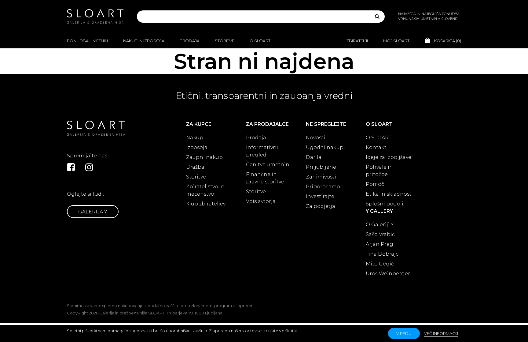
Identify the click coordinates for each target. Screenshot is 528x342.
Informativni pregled (262, 151)
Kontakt (376, 147)
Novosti (315, 138)
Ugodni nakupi (325, 147)
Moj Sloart (396, 40)
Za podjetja (320, 206)
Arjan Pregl (380, 244)
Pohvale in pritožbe (379, 170)
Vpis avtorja (261, 201)
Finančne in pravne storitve (265, 178)
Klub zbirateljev (206, 204)
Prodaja (190, 40)
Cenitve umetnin (267, 164)
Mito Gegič (380, 264)
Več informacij (441, 333)
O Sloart (260, 40)
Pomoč (375, 184)
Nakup (194, 138)
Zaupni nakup (204, 157)
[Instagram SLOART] (89, 167)
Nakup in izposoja (143, 40)
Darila (313, 157)
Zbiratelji (357, 40)
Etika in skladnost (389, 194)
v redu (404, 333)
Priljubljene (321, 167)
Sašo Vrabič (380, 234)
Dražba (195, 167)
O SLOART (378, 138)
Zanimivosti (321, 177)
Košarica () (447, 40)
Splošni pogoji (384, 204)
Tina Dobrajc (382, 254)
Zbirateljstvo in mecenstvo (205, 190)
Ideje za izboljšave (388, 157)
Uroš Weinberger (388, 273)
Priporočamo (323, 187)
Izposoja (196, 147)
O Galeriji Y (380, 224)
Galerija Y (92, 212)
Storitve (224, 40)
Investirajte (320, 196)
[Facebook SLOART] (71, 167)
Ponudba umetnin (87, 40)
